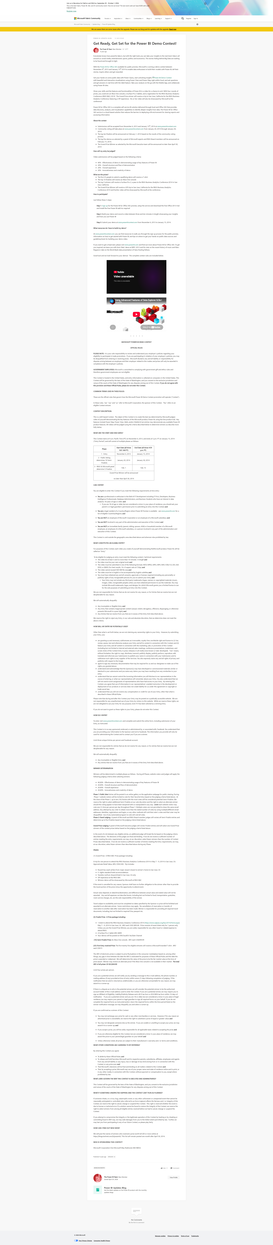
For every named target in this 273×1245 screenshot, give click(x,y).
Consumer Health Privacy (102, 1240)
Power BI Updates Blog (108, 24)
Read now (172, 29)
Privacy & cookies (173, 1236)
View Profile (173, 1177)
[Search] (182, 18)
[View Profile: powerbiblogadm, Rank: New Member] (96, 50)
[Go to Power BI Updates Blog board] (97, 1190)
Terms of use (185, 1236)
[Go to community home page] (87, 18)
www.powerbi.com (131, 245)
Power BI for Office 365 (108, 67)
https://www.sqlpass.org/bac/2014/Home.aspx (162, 923)
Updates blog (96, 24)
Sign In (196, 18)
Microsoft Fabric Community (82, 24)
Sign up (105, 205)
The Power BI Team (106, 49)
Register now (71, 11)
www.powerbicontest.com (166, 126)
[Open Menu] (197, 24)
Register (188, 18)
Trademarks (195, 1236)
